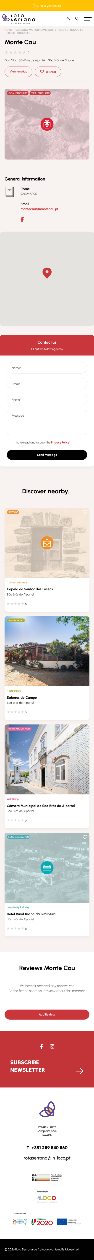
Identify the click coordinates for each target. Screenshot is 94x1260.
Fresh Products (18, 33)
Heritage (13, 512)
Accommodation (18, 836)
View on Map (18, 71)
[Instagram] (52, 1047)
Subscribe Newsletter (27, 1066)
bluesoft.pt (72, 1249)
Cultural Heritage (17, 582)
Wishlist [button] (51, 72)
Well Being (13, 799)
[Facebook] (22, 219)
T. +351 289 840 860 (47, 1148)
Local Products (71, 29)
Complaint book (47, 1131)
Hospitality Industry (18, 907)
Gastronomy (16, 620)
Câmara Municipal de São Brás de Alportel (41, 806)
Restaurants (14, 690)
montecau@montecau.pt (39, 209)
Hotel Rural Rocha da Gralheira (31, 914)
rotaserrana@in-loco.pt (47, 1158)
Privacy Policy (47, 1127)
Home (9, 29)
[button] (88, 18)
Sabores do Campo (22, 698)
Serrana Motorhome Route (36, 29)
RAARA (47, 1135)
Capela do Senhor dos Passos (30, 589)
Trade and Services (19, 728)
